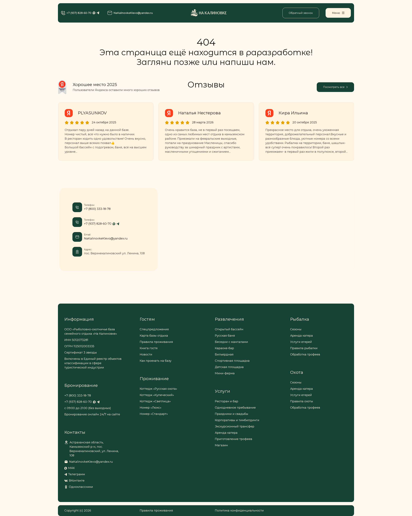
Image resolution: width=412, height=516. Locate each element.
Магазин (221, 445)
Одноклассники (81, 487)
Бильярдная (224, 354)
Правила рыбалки (304, 348)
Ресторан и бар (226, 401)
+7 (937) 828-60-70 (78, 12)
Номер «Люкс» (150, 407)
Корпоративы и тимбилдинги (237, 420)
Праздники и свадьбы (231, 414)
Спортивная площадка (232, 361)
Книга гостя (149, 348)
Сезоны (295, 329)
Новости (146, 354)
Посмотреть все (334, 87)
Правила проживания (156, 342)
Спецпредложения (154, 329)
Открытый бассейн (229, 329)
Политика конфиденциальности (239, 510)
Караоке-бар (224, 348)
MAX (71, 468)
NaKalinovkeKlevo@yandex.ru (133, 12)
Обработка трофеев (305, 354)
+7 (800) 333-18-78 (97, 209)
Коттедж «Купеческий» (157, 395)
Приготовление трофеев (233, 439)
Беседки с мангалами (231, 342)
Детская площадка (229, 367)
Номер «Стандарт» (154, 414)
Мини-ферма (225, 373)
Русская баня (225, 335)
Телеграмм (76, 474)
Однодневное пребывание (235, 407)
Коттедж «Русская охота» (158, 389)
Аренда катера (226, 433)
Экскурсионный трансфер (234, 426)
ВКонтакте (76, 480)
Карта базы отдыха (154, 335)
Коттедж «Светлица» (155, 401)
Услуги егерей (301, 342)
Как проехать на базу (155, 361)
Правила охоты (301, 401)
